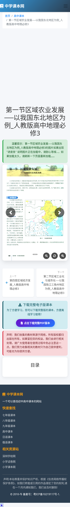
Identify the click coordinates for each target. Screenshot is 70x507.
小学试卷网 (8, 461)
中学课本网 (14, 6)
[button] (10, 212)
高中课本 (19, 16)
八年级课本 (8, 420)
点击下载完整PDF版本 (37, 323)
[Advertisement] (35, 67)
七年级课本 (8, 415)
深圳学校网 (8, 456)
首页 (7, 16)
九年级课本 (8, 426)
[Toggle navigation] (65, 6)
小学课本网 (8, 467)
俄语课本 (7, 442)
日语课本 (7, 437)
